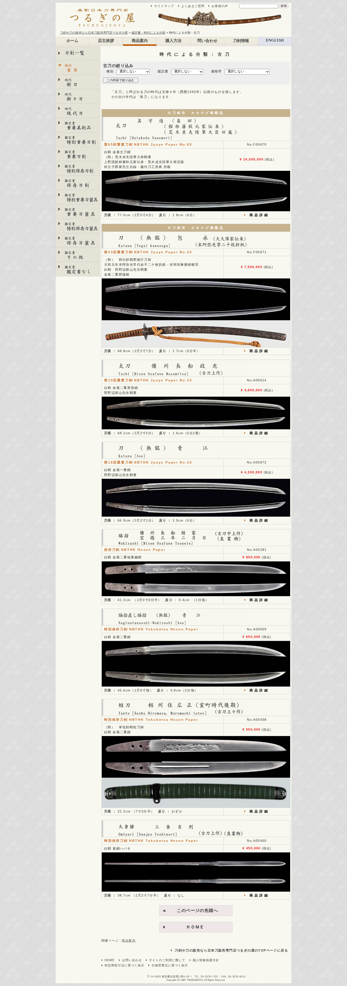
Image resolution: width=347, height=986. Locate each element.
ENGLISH (275, 40)
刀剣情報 (241, 40)
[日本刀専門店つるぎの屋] (173, 18)
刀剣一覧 (75, 53)
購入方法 (173, 40)
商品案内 (140, 40)
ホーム (72, 40)
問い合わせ (207, 40)
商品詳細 (259, 215)
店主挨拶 (106, 40)
